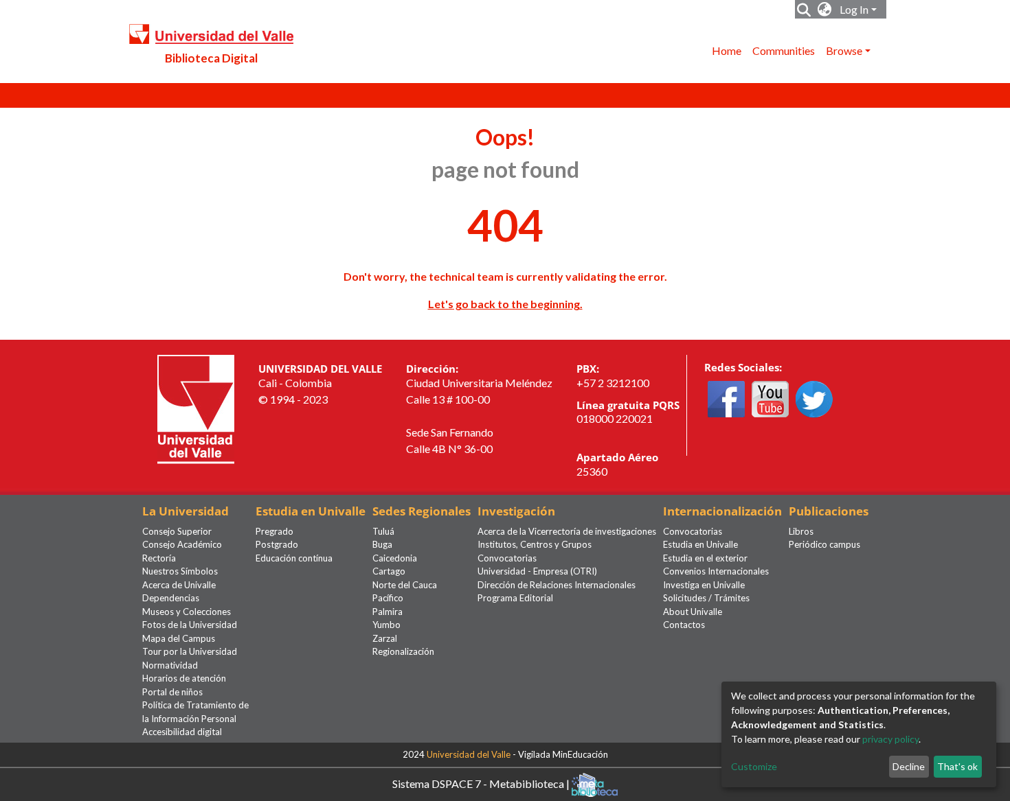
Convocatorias (507, 558)
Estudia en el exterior (705, 558)
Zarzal (384, 638)
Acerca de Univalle (179, 584)
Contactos (684, 624)
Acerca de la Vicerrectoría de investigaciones (567, 531)
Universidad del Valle (468, 754)
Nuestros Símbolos (180, 571)
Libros (801, 531)
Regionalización (403, 651)
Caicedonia (394, 558)
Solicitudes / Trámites (706, 597)
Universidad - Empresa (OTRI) (537, 571)
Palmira (387, 611)
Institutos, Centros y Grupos (535, 544)
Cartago (388, 571)
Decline (909, 766)
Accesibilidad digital (182, 731)
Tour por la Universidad (189, 651)
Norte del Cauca (404, 584)
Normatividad (170, 665)
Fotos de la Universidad (189, 624)
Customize (754, 766)
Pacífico (387, 597)
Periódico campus (824, 544)
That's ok (957, 766)
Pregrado (274, 531)
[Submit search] (804, 10)
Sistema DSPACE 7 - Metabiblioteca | (482, 782)
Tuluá (383, 531)
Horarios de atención (184, 678)
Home (726, 50)
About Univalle (692, 611)
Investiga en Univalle (704, 584)
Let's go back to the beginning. (505, 303)
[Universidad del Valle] (195, 408)
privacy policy (890, 739)
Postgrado (277, 544)
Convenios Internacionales (716, 571)
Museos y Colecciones (186, 611)
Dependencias (170, 597)
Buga (382, 544)
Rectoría (159, 558)
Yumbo (386, 624)
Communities (783, 50)
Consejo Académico (182, 544)
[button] (824, 9)
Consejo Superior (177, 531)
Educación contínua (294, 558)
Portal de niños (172, 691)
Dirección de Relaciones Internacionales (557, 584)
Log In (854, 9)
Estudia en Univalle (700, 544)
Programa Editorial (515, 597)
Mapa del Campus (178, 638)
